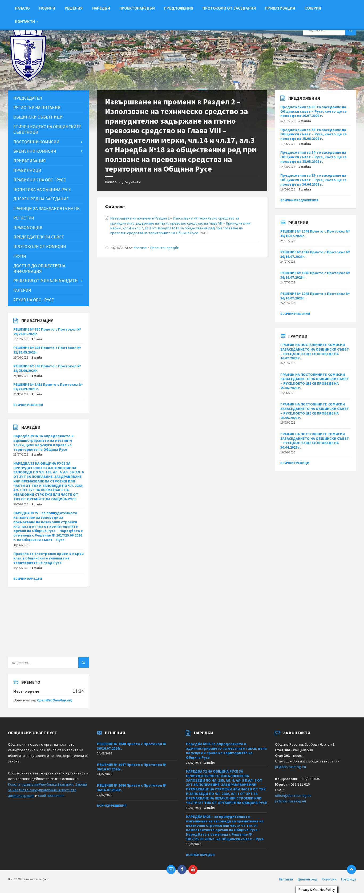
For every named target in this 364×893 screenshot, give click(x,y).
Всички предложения (299, 200)
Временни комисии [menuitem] (34, 151)
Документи (131, 182)
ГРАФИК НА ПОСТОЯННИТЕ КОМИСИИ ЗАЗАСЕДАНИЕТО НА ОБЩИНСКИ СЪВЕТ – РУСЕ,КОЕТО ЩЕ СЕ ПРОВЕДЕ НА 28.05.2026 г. (314, 411)
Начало (111, 182)
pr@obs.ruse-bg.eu (290, 766)
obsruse (140, 247)
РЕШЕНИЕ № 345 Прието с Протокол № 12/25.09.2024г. (47, 368)
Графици (348, 879)
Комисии (329, 879)
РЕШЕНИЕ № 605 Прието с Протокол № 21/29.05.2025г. (47, 350)
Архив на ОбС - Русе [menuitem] (33, 299)
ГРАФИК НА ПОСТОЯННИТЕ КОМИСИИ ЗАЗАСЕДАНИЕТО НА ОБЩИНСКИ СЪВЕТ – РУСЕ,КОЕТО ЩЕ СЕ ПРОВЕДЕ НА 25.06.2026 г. (314, 381)
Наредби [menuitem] (101, 8)
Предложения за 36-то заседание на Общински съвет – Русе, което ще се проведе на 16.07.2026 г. (313, 111)
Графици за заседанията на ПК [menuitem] (46, 208)
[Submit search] (350, 30)
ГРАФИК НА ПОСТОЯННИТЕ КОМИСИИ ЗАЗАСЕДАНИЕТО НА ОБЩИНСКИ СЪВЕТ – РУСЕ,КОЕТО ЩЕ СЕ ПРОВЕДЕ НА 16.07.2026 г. (314, 351)
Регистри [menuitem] (23, 218)
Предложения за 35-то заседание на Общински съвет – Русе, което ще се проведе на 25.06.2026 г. (313, 134)
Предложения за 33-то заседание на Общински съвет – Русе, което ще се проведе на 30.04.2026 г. (313, 180)
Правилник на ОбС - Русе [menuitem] (39, 179)
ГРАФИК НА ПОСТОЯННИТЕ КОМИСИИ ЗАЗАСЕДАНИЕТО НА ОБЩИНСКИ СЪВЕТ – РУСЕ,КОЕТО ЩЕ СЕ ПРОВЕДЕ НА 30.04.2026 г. (314, 441)
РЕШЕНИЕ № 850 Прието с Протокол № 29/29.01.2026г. (47, 331)
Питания (286, 879)
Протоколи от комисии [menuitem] (39, 246)
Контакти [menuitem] (25, 21)
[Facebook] (182, 869)
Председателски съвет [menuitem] (38, 237)
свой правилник (51, 795)
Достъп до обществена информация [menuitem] (39, 268)
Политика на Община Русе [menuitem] (42, 189)
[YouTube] (192, 869)
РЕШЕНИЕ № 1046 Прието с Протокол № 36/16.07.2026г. (315, 275)
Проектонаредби (164, 247)
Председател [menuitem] (27, 98)
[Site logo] (28, 79)
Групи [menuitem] (19, 256)
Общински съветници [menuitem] (38, 117)
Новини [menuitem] (47, 8)
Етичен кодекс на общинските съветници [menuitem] (47, 129)
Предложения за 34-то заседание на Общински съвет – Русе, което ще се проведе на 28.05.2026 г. (313, 157)
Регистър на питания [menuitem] (36, 107)
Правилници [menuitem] (27, 170)
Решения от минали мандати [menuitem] (45, 280)
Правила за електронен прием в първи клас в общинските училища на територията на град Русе (48, 558)
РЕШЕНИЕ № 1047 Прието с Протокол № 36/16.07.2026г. (315, 254)
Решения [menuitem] (74, 8)
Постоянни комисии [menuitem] (36, 141)
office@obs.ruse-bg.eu (293, 795)
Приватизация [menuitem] (280, 8)
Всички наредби (27, 579)
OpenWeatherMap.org (54, 700)
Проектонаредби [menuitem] (137, 8)
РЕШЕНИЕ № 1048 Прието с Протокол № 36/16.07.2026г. (315, 233)
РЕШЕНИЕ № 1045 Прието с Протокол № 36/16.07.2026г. (315, 296)
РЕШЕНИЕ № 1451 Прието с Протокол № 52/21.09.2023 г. (48, 386)
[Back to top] (351, 869)
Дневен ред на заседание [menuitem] (41, 198)
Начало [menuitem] (22, 8)
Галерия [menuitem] (313, 8)
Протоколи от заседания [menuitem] (229, 8)
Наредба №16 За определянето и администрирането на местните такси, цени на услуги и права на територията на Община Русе (43, 442)
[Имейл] (171, 869)
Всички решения (28, 405)
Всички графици (294, 463)
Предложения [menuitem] (178, 8)
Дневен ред (307, 879)
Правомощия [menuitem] (27, 227)
